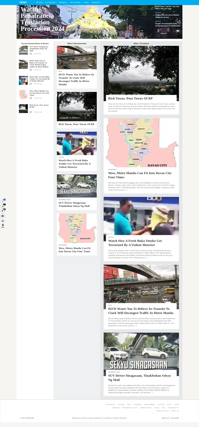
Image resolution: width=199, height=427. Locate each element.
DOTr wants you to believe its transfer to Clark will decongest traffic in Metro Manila (39, 64)
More (86, 2)
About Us (175, 411)
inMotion (116, 408)
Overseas (62, 2)
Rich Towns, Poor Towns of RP (39, 106)
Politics (158, 12)
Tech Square (75, 2)
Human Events (146, 408)
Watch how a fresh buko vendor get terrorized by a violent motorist (40, 79)
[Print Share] (3, 216)
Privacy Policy (163, 411)
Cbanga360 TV (173, 408)
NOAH (60, 71)
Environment (63, 245)
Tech (129, 404)
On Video (39, 2)
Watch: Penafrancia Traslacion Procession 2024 (42, 19)
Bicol (169, 404)
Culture (61, 157)
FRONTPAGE (110, 404)
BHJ (163, 408)
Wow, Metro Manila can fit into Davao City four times (39, 93)
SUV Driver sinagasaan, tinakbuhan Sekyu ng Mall (39, 49)
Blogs (156, 408)
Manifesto (96, 2)
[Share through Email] (3, 221)
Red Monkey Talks (64, 199)
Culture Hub (50, 2)
